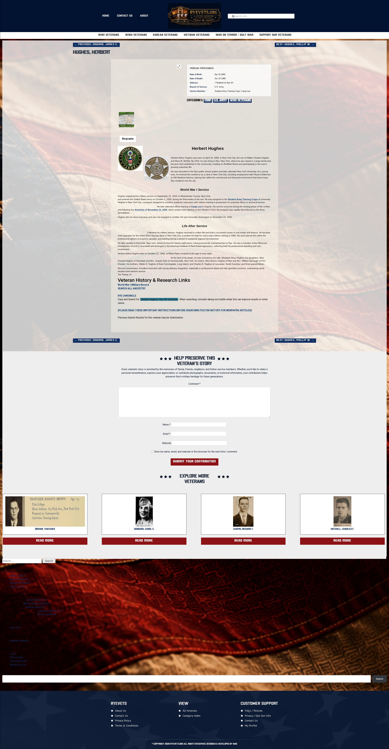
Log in (13, 653)
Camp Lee (196, 206)
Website (166, 443)
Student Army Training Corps (243, 199)
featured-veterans (19, 640)
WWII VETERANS (136, 35)
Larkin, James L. (18, 586)
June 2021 (15, 627)
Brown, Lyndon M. (47, 614)
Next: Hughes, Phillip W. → (295, 44)
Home (105, 16)
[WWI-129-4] (171, 117)
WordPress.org (18, 664)
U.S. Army (220, 100)
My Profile (251, 725)
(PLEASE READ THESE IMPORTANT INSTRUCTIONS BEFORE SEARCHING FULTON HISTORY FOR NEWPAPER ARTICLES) (185, 310)
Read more (45, 540)
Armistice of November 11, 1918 (151, 210)
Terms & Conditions (126, 725)
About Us (120, 710)
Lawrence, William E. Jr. (50, 610)
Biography (128, 138)
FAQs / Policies (254, 710)
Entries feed (16, 657)
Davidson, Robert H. (20, 583)
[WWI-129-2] (128, 119)
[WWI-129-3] (150, 117)
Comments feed (18, 661)
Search (6, 672)
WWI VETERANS (108, 35)
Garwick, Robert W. (35, 607)
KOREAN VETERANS (165, 35)
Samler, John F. (17, 575)
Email (166, 433)
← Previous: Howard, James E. (96, 44)
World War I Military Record (133, 284)
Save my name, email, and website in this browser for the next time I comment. (196, 451)
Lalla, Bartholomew (36, 599)
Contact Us (125, 16)
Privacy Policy (123, 720)
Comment (194, 383)
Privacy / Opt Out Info (258, 715)
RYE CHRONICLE (127, 295)
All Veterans (190, 710)
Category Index (191, 715)
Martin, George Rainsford (36, 603)
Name (166, 424)
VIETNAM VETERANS (197, 35)
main (208, 100)
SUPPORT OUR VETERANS (275, 35)
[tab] (127, 139)
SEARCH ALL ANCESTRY (131, 288)
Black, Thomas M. (19, 579)
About (144, 16)
